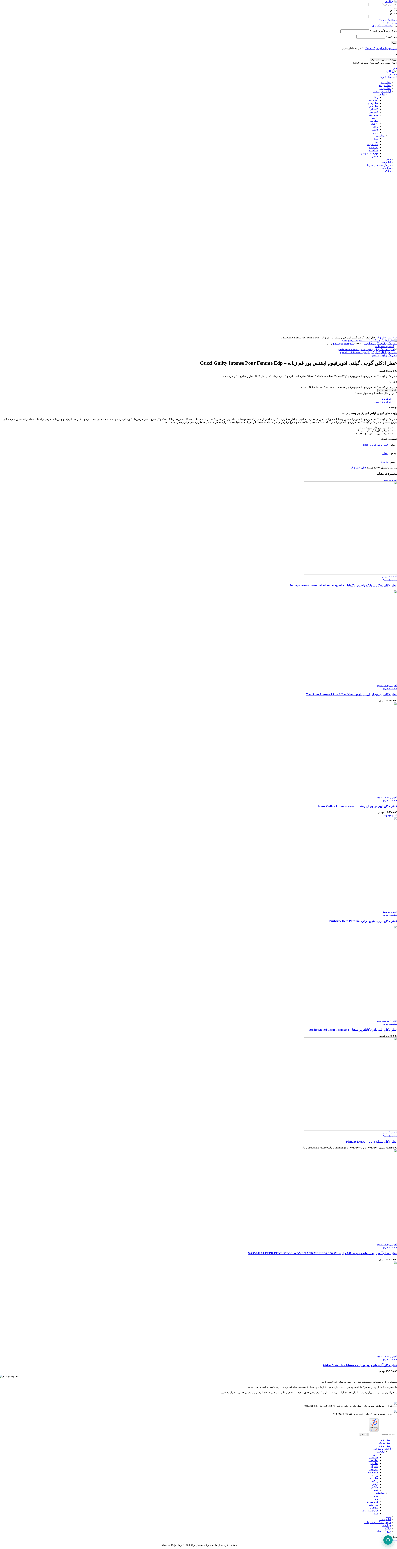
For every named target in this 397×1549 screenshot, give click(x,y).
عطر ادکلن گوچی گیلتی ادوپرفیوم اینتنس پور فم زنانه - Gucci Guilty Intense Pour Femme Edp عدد (347, 387)
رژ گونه (374, 123)
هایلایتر (374, 129)
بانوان (385, 453)
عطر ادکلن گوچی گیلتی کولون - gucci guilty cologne (365, 343)
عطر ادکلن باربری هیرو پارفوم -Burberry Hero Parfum (363, 921)
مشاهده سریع (390, 579)
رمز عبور (391, 36)
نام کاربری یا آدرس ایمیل (383, 31)
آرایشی (381, 94)
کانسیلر (374, 109)
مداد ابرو (374, 106)
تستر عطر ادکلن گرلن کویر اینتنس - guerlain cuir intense (368, 352)
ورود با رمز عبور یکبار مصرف (383, 60)
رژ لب (375, 118)
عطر (389, 337)
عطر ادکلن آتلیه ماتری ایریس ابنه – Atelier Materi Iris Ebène (360, 1365)
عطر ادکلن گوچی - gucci (384, 355)
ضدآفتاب (373, 150)
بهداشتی (380, 135)
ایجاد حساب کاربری (382, 25)
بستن (394, 1539)
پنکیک (375, 132)
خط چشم (373, 100)
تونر (376, 141)
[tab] (195, 398)
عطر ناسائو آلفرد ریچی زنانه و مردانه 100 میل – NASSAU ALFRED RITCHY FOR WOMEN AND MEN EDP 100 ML (322, 1253)
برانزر (375, 126)
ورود (394, 42)
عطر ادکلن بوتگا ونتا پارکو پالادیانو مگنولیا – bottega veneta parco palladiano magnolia (343, 585)
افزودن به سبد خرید (387, 390)
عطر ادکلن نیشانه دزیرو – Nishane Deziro (371, 1141)
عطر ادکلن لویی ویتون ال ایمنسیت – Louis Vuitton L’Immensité (357, 806)
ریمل (375, 97)
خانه (394, 337)
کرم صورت (372, 144)
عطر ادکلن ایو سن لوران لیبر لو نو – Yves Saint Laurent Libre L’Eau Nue (351, 694)
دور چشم (373, 147)
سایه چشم (373, 115)
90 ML (384, 461)
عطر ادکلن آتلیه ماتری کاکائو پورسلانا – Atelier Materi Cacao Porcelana (353, 1029)
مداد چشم (373, 103)
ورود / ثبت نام (384, 1531)
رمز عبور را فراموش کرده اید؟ (381, 48)
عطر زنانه (381, 337)
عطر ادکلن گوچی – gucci (375, 445)
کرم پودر (373, 112)
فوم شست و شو (369, 153)
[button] (387, 685)
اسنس (375, 156)
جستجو (393, 10)
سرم (375, 138)
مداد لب (374, 120)
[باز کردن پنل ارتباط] (388, 1540)
